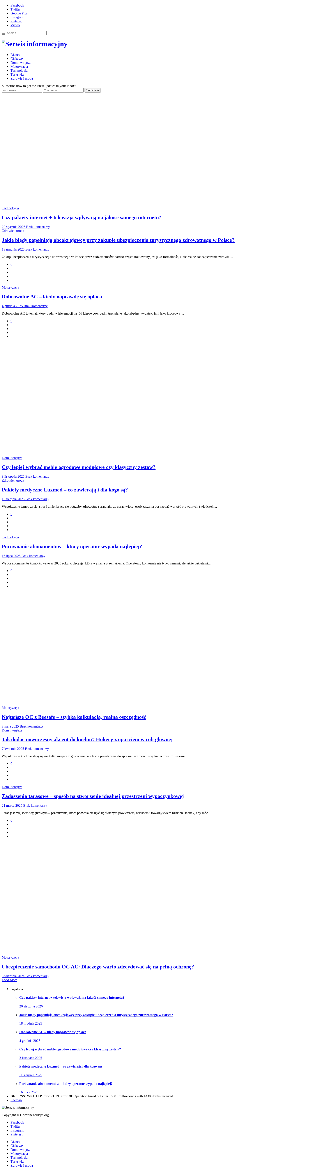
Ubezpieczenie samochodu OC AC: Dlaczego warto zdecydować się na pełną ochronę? (98, 967)
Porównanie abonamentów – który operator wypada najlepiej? (72, 546)
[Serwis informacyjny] (34, 44)
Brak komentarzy (38, 227)
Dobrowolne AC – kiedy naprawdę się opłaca (52, 296)
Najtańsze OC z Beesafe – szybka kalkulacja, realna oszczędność (74, 717)
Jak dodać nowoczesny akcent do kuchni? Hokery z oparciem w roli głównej (87, 739)
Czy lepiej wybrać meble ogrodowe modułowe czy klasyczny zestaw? (79, 467)
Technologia (19, 70)
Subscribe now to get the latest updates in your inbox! (39, 86)
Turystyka (17, 74)
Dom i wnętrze (21, 62)
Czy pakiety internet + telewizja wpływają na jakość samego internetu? (81, 217)
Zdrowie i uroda (22, 78)
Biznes (15, 55)
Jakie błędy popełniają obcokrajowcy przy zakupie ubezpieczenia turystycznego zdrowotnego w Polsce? (118, 240)
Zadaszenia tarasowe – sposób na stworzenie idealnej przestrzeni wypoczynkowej (93, 796)
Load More (9, 980)
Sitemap (16, 1100)
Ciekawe (17, 59)
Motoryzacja (19, 66)
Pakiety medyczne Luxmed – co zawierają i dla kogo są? (65, 490)
